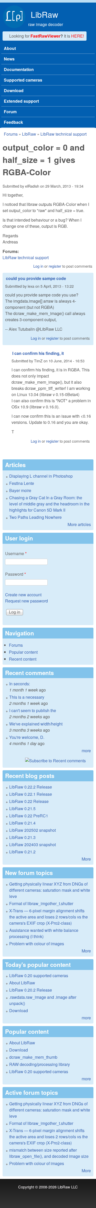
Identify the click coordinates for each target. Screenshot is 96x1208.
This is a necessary (26, 697)
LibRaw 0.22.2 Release (30, 787)
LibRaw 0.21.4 (22, 823)
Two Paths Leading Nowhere (35, 517)
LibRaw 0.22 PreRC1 (28, 816)
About (10, 48)
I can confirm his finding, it (38, 353)
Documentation (19, 69)
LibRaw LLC (68, 1186)
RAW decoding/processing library (39, 1064)
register (55, 266)
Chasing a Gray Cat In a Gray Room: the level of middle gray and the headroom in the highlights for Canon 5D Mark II (49, 504)
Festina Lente (21, 483)
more (86, 751)
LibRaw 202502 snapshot (32, 830)
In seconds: (19, 684)
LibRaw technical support (63, 134)
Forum (10, 112)
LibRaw (44, 14)
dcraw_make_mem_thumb (33, 1057)
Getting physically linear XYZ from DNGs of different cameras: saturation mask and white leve (49, 890)
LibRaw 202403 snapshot (32, 844)
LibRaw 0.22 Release (29, 801)
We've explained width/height (35, 724)
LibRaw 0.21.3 (22, 837)
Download (14, 90)
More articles (79, 524)
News (9, 59)
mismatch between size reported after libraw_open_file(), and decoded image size (49, 1153)
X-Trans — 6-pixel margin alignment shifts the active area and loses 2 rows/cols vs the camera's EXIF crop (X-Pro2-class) (48, 917)
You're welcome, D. (26, 737)
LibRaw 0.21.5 (22, 808)
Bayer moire (20, 490)
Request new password (26, 601)
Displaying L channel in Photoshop (41, 476)
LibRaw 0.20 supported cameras (38, 975)
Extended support (21, 101)
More (86, 859)
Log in (38, 266)
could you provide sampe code (36, 278)
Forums (11, 134)
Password (15, 574)
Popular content (23, 652)
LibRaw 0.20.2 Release (30, 990)
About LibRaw (22, 983)
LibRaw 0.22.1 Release (30, 794)
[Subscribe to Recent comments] (48, 761)
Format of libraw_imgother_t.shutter (41, 903)
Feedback (13, 122)
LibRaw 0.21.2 (22, 852)
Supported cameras (23, 80)
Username (16, 553)
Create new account (23, 595)
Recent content (22, 659)
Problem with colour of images (36, 944)
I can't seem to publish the (32, 710)
